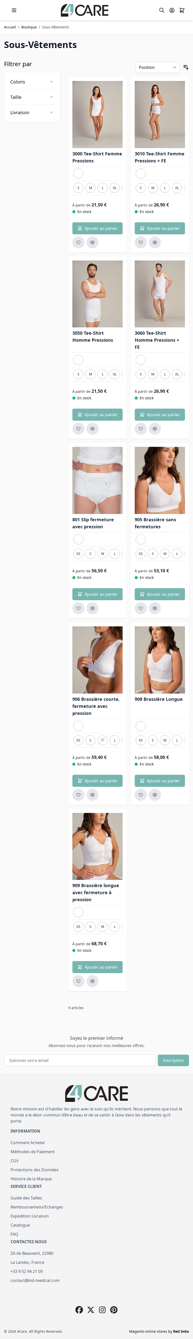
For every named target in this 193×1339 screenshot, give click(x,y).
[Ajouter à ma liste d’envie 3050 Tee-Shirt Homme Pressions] (78, 429)
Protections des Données (35, 1170)
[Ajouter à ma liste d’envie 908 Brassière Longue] (141, 795)
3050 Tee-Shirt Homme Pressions (92, 336)
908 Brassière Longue (159, 699)
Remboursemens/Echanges (37, 1207)
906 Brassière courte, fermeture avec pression (96, 706)
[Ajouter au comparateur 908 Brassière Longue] (155, 795)
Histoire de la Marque (31, 1179)
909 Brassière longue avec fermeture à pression (95, 892)
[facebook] (79, 1310)
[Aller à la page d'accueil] (84, 10)
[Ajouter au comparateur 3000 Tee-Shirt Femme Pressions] (92, 242)
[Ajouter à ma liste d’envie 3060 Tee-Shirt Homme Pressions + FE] (141, 429)
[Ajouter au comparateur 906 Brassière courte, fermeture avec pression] (92, 795)
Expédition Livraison (30, 1216)
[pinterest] (114, 1310)
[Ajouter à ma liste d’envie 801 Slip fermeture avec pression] (78, 608)
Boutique (29, 27)
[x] (90, 1310)
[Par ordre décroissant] (186, 67)
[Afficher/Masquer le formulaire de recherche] (162, 10)
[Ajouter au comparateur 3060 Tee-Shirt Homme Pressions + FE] (155, 429)
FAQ (14, 1234)
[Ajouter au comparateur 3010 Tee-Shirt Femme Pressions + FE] (155, 242)
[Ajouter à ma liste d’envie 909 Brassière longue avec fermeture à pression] (78, 981)
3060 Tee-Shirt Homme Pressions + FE (157, 340)
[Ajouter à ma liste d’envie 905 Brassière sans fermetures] (141, 608)
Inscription (173, 1060)
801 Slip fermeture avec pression (93, 523)
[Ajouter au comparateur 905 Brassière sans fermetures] (155, 608)
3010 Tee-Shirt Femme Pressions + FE (159, 157)
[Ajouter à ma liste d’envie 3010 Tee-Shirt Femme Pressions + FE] (141, 242)
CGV (15, 1160)
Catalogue (20, 1225)
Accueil (10, 27)
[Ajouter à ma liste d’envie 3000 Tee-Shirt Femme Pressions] (78, 242)
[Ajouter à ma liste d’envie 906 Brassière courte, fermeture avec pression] (78, 795)
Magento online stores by (159, 1331)
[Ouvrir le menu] (14, 10)
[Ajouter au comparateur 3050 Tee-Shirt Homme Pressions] (92, 429)
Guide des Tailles (26, 1198)
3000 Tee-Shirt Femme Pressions (97, 157)
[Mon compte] (172, 10)
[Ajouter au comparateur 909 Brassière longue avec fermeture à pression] (92, 981)
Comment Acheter (28, 1142)
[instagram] (102, 1310)
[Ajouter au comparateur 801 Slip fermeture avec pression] (92, 608)
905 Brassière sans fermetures (155, 523)
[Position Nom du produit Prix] (158, 67)
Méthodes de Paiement (33, 1151)
